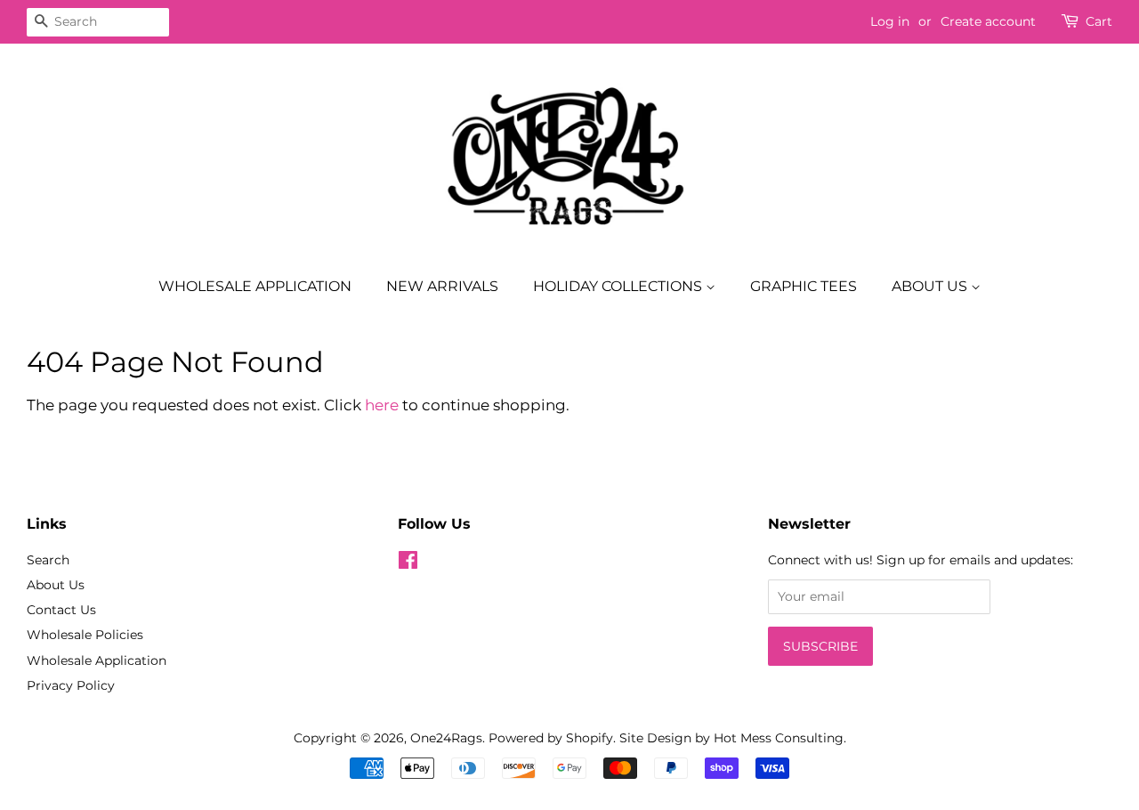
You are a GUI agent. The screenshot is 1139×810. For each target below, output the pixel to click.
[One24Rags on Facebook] (408, 563)
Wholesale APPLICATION (254, 286)
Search (48, 560)
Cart (1099, 21)
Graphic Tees (803, 286)
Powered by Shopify (551, 738)
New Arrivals (442, 286)
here (382, 405)
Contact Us (61, 610)
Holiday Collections (619, 286)
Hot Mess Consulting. (780, 738)
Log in (889, 21)
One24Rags (446, 738)
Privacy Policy (71, 685)
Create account (988, 21)
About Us (931, 286)
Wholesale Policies (85, 635)
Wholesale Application (96, 660)
